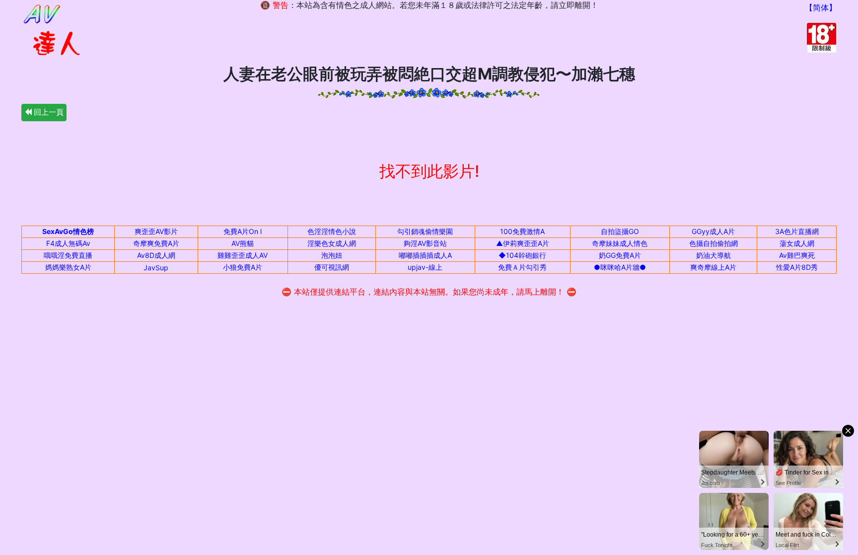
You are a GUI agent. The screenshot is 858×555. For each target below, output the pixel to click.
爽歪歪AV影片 (156, 231)
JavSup (155, 267)
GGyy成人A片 (713, 231)
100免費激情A (522, 231)
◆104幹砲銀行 (522, 255)
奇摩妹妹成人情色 (619, 243)
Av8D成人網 (156, 255)
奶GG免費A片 (620, 255)
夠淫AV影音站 (425, 243)
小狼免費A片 (242, 267)
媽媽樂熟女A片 (68, 267)
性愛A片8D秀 (797, 267)
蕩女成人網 (797, 243)
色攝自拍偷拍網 (713, 243)
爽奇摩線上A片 (713, 267)
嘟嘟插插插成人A (425, 255)
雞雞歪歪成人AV (242, 255)
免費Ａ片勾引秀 (522, 267)
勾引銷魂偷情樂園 (425, 231)
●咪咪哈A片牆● (620, 267)
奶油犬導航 (713, 255)
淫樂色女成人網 (331, 243)
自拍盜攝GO (620, 231)
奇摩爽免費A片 (156, 243)
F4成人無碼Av (68, 243)
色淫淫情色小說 (331, 231)
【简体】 (821, 7)
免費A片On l (242, 231)
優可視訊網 (331, 267)
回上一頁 (48, 112)
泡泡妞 (331, 255)
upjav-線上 (425, 267)
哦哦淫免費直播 (68, 255)
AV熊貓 (242, 243)
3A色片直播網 (797, 231)
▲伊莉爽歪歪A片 (522, 243)
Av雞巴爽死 (797, 255)
